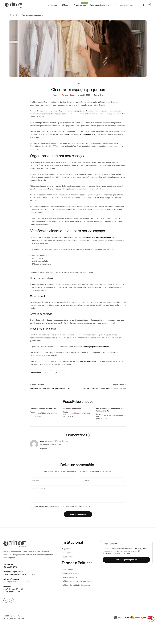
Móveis (65, 5)
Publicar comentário (78, 514)
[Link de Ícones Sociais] (5, 600)
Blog (78, 83)
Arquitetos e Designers (99, 5)
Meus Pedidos (67, 557)
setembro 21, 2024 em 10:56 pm (56, 441)
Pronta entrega (80, 5)
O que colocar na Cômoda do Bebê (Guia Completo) (109, 409)
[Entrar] (143, 5)
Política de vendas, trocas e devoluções (77, 581)
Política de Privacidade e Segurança (76, 585)
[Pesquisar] (116, 5)
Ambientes (52, 5)
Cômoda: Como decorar (72, 408)
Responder (43, 448)
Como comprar (68, 569)
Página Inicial (67, 549)
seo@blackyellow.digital (47, 413)
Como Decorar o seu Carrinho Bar (43, 408)
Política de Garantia (69, 577)
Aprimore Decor (68, 95)
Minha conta (66, 553)
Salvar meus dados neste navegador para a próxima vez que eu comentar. (62, 506)
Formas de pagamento (70, 573)
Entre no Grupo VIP (110, 544)
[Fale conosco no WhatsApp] (152, 619)
